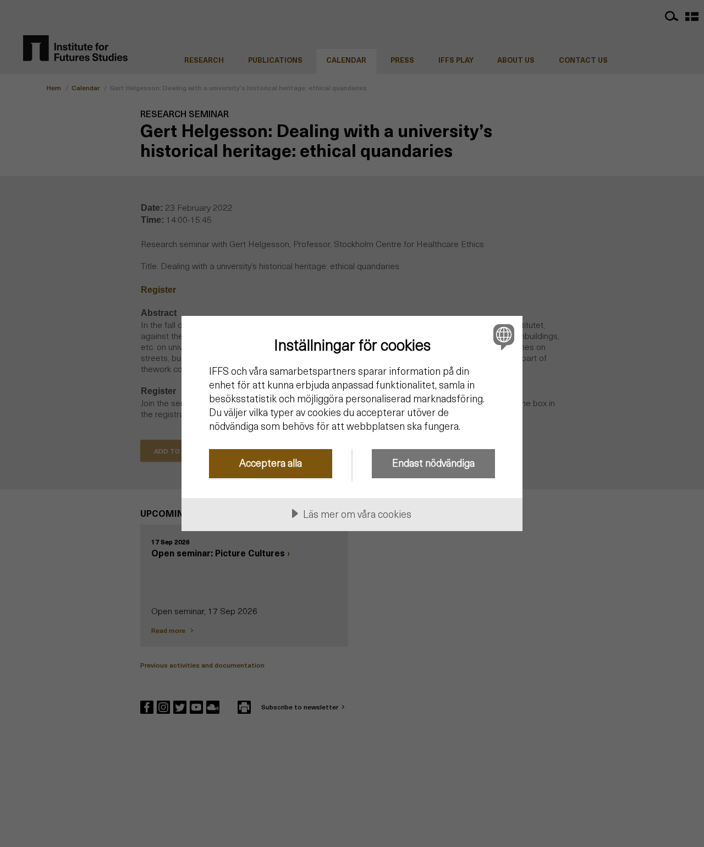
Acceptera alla (270, 462)
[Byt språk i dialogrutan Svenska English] (501, 336)
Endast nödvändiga (433, 462)
